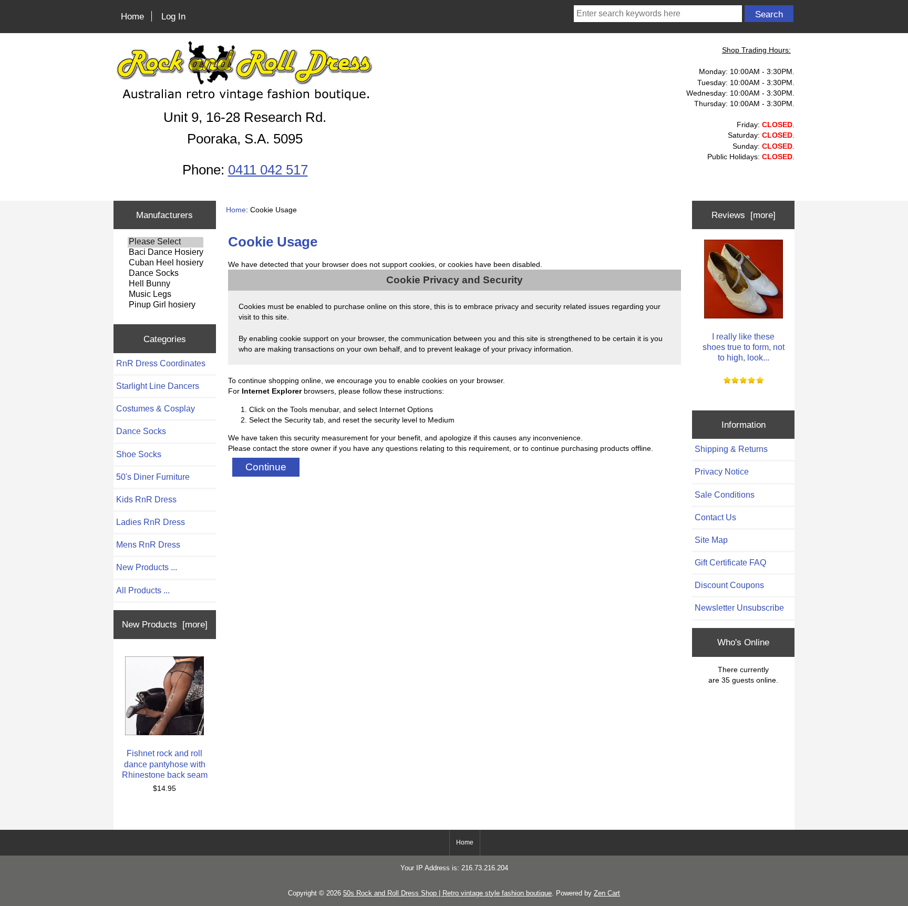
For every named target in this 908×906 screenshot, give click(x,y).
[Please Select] (165, 242)
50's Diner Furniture (153, 476)
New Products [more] (165, 624)
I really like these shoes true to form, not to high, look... (744, 347)
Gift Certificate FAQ (730, 562)
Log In (173, 16)
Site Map (711, 540)
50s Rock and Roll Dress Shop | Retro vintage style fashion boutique (447, 893)
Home (132, 16)
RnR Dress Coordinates (160, 363)
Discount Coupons (729, 585)
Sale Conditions (725, 494)
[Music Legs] (165, 295)
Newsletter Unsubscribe (739, 607)
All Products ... (143, 590)
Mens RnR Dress (148, 544)
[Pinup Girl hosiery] (165, 305)
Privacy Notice (722, 471)
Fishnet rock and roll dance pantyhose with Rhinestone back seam (165, 764)
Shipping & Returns (731, 449)
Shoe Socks (138, 454)
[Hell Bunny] (165, 284)
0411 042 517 (268, 169)
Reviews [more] (743, 215)
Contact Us (715, 517)
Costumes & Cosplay (155, 408)
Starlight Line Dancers (157, 386)
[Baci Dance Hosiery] (165, 253)
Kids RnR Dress (146, 499)
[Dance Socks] (165, 274)
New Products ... (146, 567)
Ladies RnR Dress (150, 522)
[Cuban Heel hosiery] (165, 263)
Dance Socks (141, 431)
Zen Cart (607, 893)
